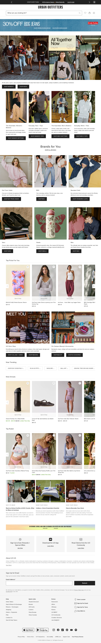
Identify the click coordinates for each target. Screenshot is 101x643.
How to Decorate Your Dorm (75, 508)
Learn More (50, 546)
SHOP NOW (70, 2)
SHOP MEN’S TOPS (81, 136)
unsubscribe (9, 591)
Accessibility (50, 636)
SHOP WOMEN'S (9, 86)
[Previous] (7, 286)
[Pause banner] (94, 2)
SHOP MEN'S (23, 86)
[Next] (93, 286)
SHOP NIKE (76, 251)
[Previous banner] (11, 2)
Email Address (10, 579)
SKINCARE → (50, 368)
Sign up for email (82, 603)
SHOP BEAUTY (58, 355)
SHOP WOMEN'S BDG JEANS (42, 28)
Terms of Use (30, 636)
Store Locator (81, 599)
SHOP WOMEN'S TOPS (37, 136)
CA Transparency (40, 636)
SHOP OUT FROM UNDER (11, 199)
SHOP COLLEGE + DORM (15, 355)
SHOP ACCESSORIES (74, 355)
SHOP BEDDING (33, 355)
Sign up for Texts (82, 607)
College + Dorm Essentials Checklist (47, 508)
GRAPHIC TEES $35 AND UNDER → (84, 368)
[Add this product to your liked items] (28, 267)
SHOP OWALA (42, 251)
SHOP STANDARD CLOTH (80, 199)
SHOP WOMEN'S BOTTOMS (16, 138)
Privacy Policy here (79, 590)
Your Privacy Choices (77, 636)
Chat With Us (81, 611)
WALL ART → (64, 368)
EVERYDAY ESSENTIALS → (16, 368)
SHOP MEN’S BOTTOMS (60, 136)
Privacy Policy (21, 636)
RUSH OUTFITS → (35, 368)
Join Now (20, 548)
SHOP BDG (41, 199)
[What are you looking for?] (79, 13)
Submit (84, 583)
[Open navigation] (94, 13)
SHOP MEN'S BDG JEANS (59, 28)
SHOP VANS (7, 251)
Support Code (66, 636)
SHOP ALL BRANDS (50, 150)
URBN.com (58, 636)
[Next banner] (89, 2)
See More (9, 565)
